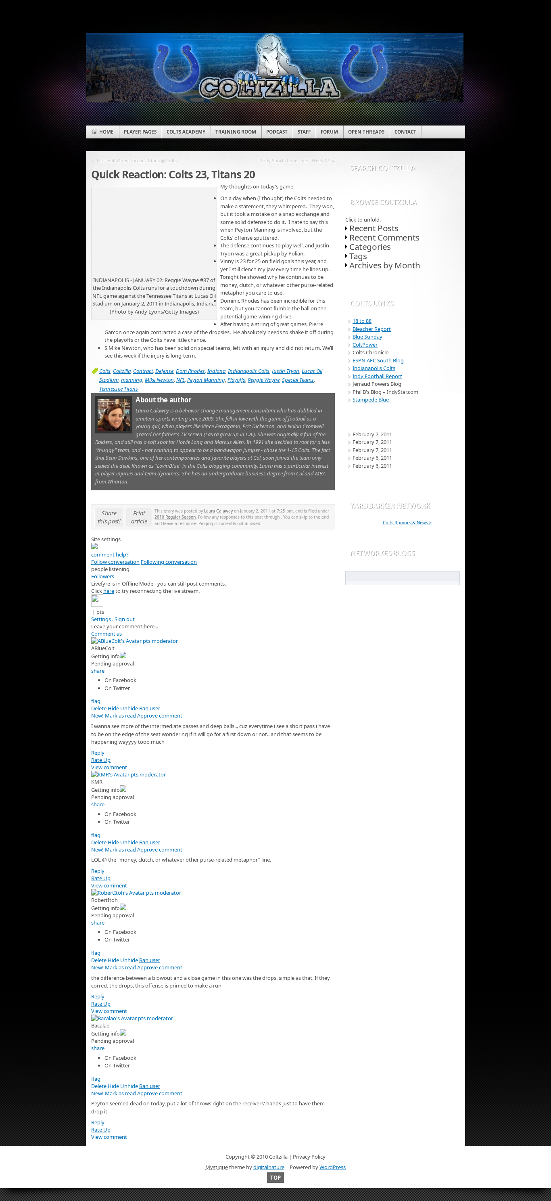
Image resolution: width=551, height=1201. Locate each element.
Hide (113, 708)
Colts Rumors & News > (407, 522)
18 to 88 (362, 320)
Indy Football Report (377, 376)
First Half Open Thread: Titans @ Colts (137, 160)
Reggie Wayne (264, 379)
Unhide (129, 708)
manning (131, 379)
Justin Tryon (285, 371)
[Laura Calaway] (113, 431)
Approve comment (159, 715)
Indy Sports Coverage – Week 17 (295, 160)
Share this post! (109, 517)
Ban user (149, 708)
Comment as (106, 633)
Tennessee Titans (118, 388)
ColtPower (365, 344)
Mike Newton (159, 379)
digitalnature (268, 1167)
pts (100, 611)
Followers (102, 576)
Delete (98, 708)
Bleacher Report (372, 329)
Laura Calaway (218, 511)
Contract (143, 371)
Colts (105, 371)
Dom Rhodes (190, 371)
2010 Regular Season (175, 517)
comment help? (110, 554)
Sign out (125, 619)
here (108, 590)
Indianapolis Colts (248, 371)
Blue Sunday (367, 336)
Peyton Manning (206, 379)
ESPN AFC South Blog (378, 360)
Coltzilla (122, 371)
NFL (180, 379)
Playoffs (236, 379)
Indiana (216, 371)
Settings (101, 619)
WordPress (332, 1167)
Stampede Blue (371, 399)
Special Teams (298, 379)
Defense (164, 371)
